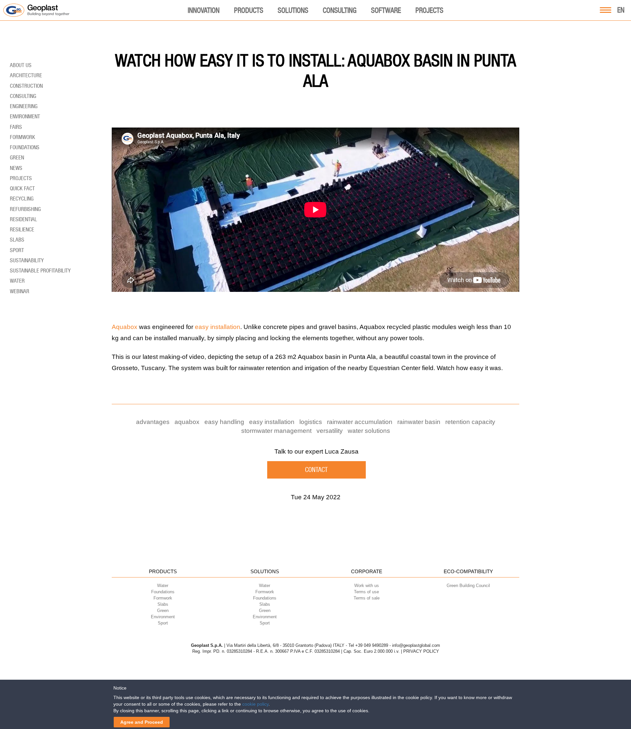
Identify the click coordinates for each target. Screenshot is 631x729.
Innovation (204, 10)
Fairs (16, 127)
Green (17, 157)
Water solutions (369, 430)
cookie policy (255, 704)
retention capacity (470, 421)
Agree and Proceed (141, 722)
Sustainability (27, 260)
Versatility (329, 430)
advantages (153, 421)
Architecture (26, 75)
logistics (310, 421)
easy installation (217, 326)
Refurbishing (25, 209)
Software (386, 10)
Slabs (17, 239)
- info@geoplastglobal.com (414, 645)
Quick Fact (22, 188)
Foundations (24, 147)
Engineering (23, 106)
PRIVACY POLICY (421, 651)
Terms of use (366, 591)
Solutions (293, 10)
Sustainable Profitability (40, 270)
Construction (26, 85)
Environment (25, 116)
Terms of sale (367, 598)
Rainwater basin (418, 421)
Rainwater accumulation (359, 421)
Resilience (22, 229)
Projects (429, 10)
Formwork (22, 137)
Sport (17, 250)
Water (17, 280)
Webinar (19, 291)
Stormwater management (276, 430)
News (16, 168)
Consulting (340, 10)
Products (248, 10)
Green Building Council (468, 585)
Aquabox (124, 326)
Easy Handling (224, 421)
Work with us (366, 585)
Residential (23, 219)
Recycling (22, 198)
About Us (21, 65)
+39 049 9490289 (371, 645)
